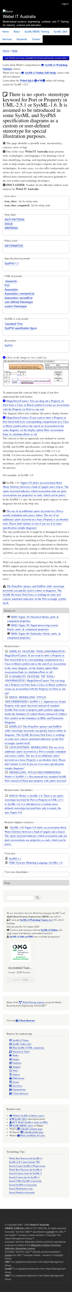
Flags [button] (7, 883)
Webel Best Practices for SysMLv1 (25, 1169)
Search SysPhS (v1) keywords (23, 1184)
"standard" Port (14, 324)
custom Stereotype (16, 306)
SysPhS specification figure (21, 328)
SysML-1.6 (17, 827)
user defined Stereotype (19, 302)
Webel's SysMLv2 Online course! (28, 1115)
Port (7, 285)
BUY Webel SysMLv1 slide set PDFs (30, 1122)
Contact (36, 39)
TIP (43, 676)
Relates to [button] (9, 610)
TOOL (40, 651)
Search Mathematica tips (21, 1188)
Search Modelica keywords (22, 1192)
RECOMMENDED (17, 701)
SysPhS (9, 345)
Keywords (22, 39)
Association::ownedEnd (18, 298)
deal (36, 920)
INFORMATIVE (14, 245)
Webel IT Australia (19, 16)
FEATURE (29, 651)
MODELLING (27, 697)
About (16, 31)
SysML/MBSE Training (37, 31)
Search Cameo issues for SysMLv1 (25, 1173)
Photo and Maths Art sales (32, 1135)
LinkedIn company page (30, 1128)
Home (5, 31)
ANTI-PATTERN (14, 219)
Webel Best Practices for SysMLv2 (25, 1158)
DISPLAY (15, 651)
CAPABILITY (18, 676)
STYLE (41, 697)
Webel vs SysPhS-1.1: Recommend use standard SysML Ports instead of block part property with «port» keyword (35, 779)
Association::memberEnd (19, 293)
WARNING (11, 228)
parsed (50, 1231)
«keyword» (11, 281)
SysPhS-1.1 (12, 263)
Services (7, 39)
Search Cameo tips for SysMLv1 (24, 1177)
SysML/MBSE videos (22, 1125)
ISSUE (9, 224)
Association (11, 289)
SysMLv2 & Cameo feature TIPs (24, 1162)
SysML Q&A (60, 31)
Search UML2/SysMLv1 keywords (25, 1181)
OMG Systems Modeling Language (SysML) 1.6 (35, 862)
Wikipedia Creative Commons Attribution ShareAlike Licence (33, 1246)
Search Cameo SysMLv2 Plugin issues (27, 1166)
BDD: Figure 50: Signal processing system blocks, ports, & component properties (32, 627)
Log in (65, 3)
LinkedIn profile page (33, 1132)
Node (14, 51)
